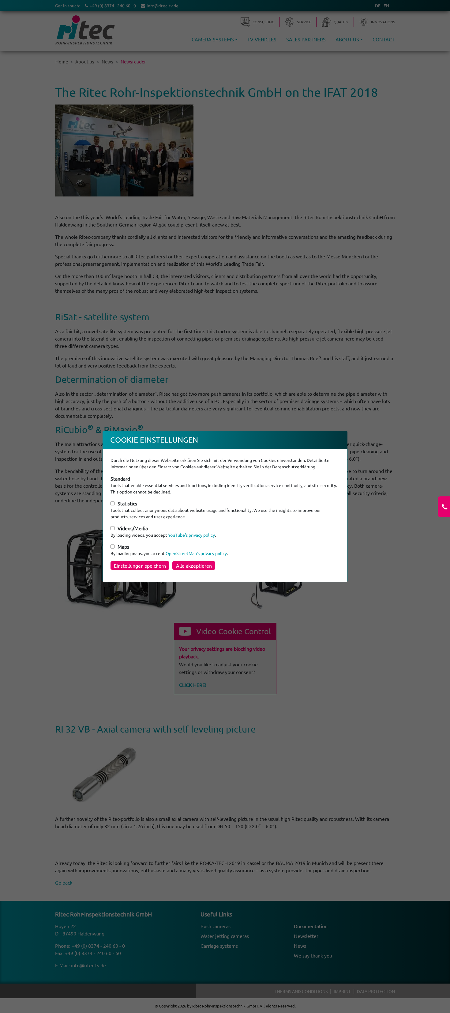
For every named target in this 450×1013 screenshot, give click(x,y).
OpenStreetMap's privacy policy (196, 553)
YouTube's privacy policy (191, 535)
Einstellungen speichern (140, 565)
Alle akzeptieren (194, 565)
